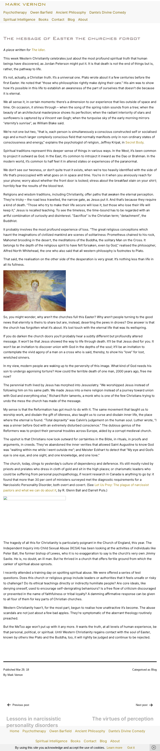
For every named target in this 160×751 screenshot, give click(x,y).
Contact (58, 19)
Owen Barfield (41, 12)
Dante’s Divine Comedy (107, 12)
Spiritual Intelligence (19, 19)
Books (43, 19)
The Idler (38, 50)
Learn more (114, 747)
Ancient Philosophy (71, 12)
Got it (131, 747)
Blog (71, 19)
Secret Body (134, 142)
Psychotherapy (15, 12)
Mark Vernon (25, 4)
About (83, 19)
